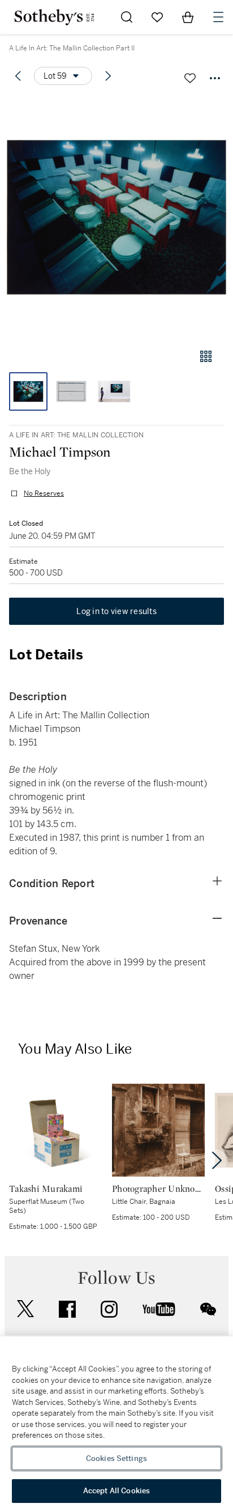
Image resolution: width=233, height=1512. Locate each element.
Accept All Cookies (116, 1491)
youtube (159, 1309)
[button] (116, 217)
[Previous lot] (18, 76)
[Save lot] (190, 78)
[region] (116, 1424)
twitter (25, 1309)
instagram (109, 1309)
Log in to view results (116, 611)
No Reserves (44, 493)
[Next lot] (108, 76)
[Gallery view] (206, 356)
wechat (208, 1309)
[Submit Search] (126, 17)
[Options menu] (215, 78)
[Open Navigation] (218, 16)
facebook (67, 1309)
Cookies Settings (116, 1458)
